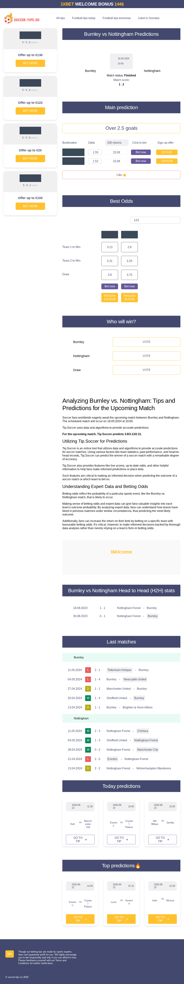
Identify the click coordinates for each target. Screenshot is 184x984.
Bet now (141, 152)
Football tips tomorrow (117, 18)
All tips (60, 18)
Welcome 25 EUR (129, 297)
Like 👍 (121, 174)
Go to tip (77, 839)
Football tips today (83, 18)
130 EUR (167, 161)
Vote (147, 341)
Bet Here (30, 63)
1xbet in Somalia (148, 18)
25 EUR (167, 152)
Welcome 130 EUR (110, 297)
